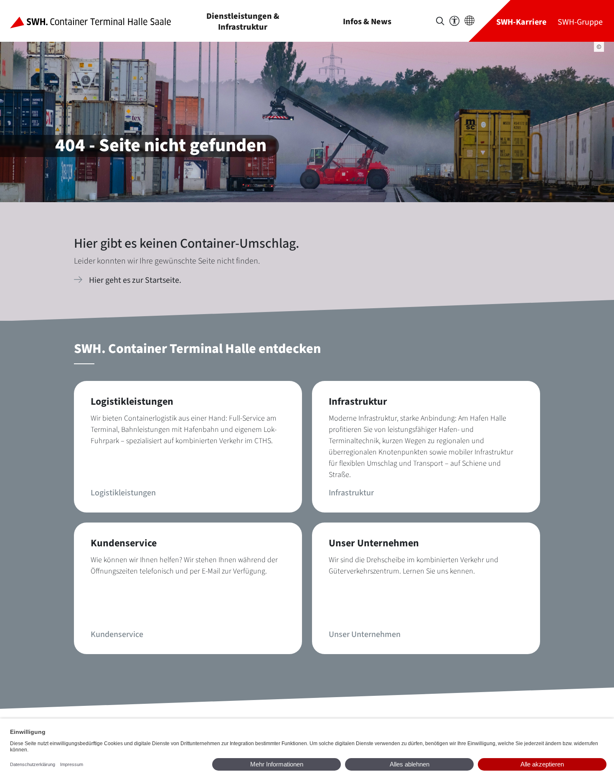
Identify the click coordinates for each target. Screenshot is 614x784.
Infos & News (367, 21)
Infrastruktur (351, 493)
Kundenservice (117, 634)
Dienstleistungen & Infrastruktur (242, 21)
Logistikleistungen (123, 493)
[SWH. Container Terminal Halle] (97, 20)
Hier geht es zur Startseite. (135, 280)
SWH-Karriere (521, 22)
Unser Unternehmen (365, 634)
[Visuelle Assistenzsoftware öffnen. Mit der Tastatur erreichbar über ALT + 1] (454, 21)
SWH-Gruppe (580, 22)
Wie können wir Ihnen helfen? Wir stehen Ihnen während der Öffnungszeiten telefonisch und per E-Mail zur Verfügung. (184, 565)
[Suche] (440, 21)
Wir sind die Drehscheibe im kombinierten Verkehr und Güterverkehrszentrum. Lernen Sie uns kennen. (413, 565)
